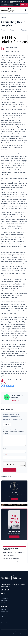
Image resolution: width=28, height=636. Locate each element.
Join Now (14, 498)
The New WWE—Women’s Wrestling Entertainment (12, 549)
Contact (3, 625)
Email (5, 454)
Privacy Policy (4, 622)
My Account (4, 613)
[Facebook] (2, 2)
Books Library (4, 600)
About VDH (3, 596)
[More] (13, 386)
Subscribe (24, 4)
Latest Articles (4, 598)
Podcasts (3, 602)
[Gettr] (9, 386)
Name (5, 448)
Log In (7, 424)
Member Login (4, 611)
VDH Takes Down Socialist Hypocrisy (12, 561)
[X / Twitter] (5, 2)
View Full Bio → (15, 400)
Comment (6, 433)
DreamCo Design (17, 633)
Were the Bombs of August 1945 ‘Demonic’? (14, 552)
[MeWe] (11, 386)
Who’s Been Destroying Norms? (11, 558)
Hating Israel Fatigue (8, 555)
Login (16, 4)
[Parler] (7, 386)
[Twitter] (2, 386)
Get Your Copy (14, 536)
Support (3, 616)
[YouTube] (8, 2)
